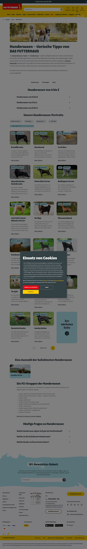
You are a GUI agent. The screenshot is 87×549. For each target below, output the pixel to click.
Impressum (45, 280)
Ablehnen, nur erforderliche (30, 287)
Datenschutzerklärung (59, 280)
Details (46, 287)
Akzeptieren (31, 291)
